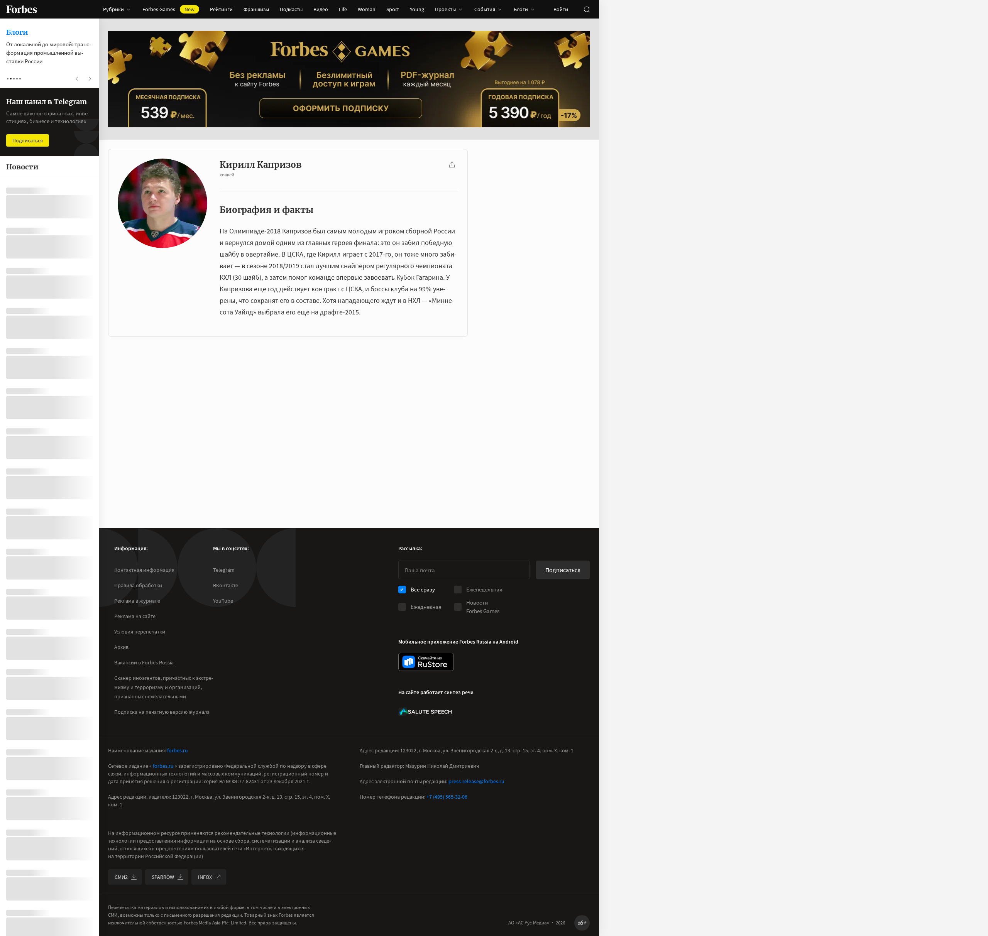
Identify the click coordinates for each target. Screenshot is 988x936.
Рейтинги (221, 9)
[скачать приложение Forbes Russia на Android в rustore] (426, 661)
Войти (560, 9)
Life (343, 9)
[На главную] (21, 9)
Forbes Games (168, 9)
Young (417, 9)
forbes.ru (177, 750)
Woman (367, 9)
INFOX (205, 876)
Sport (392, 9)
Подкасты (291, 9)
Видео (320, 9)
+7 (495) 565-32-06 (446, 796)
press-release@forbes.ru (476, 781)
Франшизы (256, 9)
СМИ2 (121, 876)
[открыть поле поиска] (586, 9)
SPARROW (163, 876)
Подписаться (562, 570)
